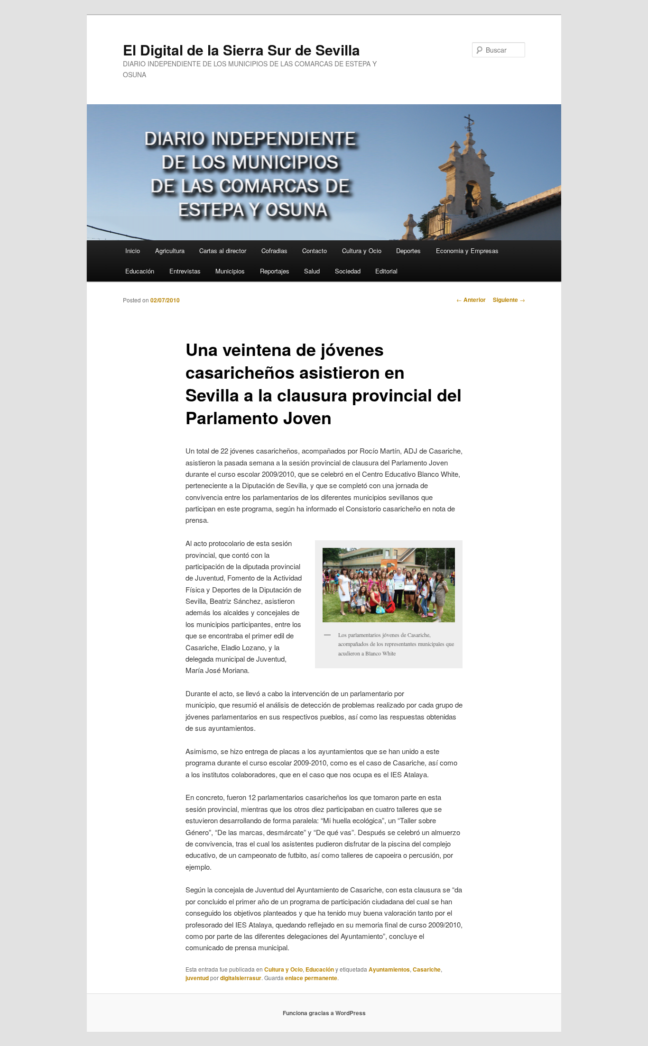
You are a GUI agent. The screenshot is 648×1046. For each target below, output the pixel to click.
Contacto (314, 250)
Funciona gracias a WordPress (324, 1013)
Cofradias (274, 250)
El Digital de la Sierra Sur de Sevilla (241, 49)
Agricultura (170, 250)
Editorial (386, 270)
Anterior (471, 299)
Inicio (132, 250)
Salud (312, 270)
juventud (197, 977)
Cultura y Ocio (361, 250)
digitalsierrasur (240, 977)
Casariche (427, 969)
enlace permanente (311, 977)
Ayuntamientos (389, 969)
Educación (139, 270)
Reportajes (274, 270)
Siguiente (509, 299)
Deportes (408, 250)
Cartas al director (222, 250)
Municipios (230, 270)
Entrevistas (185, 270)
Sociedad (348, 270)
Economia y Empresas (467, 250)
